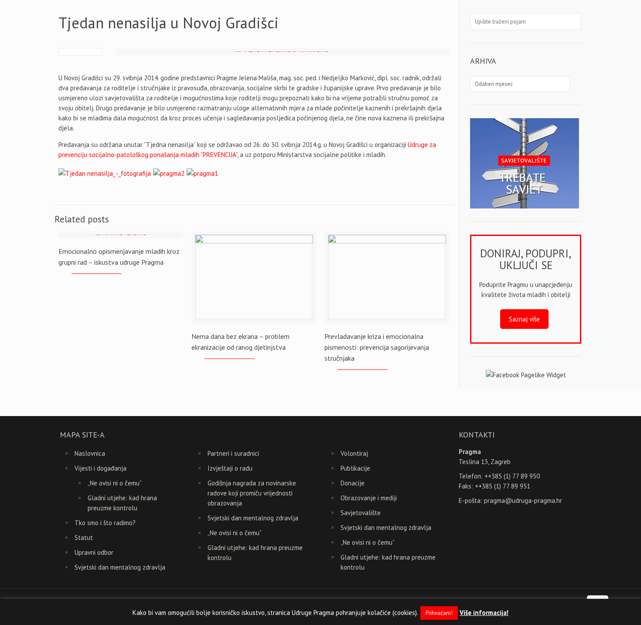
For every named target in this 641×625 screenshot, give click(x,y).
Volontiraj (354, 453)
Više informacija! (484, 612)
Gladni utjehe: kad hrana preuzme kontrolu (122, 503)
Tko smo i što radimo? (105, 523)
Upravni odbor (94, 552)
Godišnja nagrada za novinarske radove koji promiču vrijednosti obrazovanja (252, 493)
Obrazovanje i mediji (369, 498)
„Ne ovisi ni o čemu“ (115, 483)
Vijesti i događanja (100, 468)
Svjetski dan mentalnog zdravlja (120, 567)
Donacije (353, 483)
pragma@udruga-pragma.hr (523, 500)
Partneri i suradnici (233, 453)
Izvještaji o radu (230, 468)
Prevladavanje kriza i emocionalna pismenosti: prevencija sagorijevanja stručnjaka (376, 347)
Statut (84, 537)
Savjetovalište (361, 513)
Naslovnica (90, 453)
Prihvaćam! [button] (439, 613)
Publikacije (355, 468)
